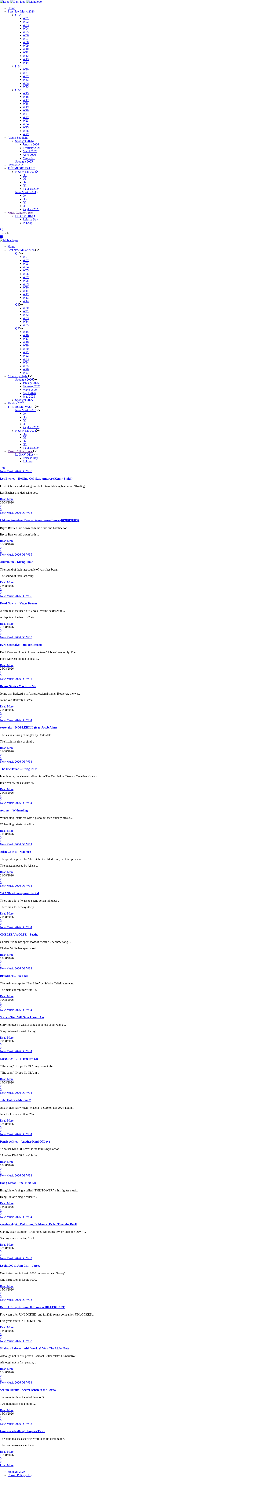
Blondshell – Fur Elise (14, 976)
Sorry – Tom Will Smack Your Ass (22, 1017)
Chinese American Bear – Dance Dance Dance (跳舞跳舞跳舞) (40, 520)
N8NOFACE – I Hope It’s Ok (19, 1058)
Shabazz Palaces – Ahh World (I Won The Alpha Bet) (34, 1348)
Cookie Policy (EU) (19, 1475)
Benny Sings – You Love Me (18, 686)
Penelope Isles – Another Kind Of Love (25, 1141)
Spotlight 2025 (16, 1471)
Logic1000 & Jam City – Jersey (20, 1265)
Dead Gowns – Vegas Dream (18, 603)
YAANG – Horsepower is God (19, 893)
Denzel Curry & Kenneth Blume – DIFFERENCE (32, 1307)
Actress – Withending (14, 810)
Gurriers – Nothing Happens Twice (22, 1431)
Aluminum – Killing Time (16, 562)
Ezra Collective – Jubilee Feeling (21, 644)
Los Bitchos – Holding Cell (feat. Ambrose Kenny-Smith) (36, 478)
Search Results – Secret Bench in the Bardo (28, 1389)
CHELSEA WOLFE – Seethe (19, 934)
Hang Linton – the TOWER (18, 1182)
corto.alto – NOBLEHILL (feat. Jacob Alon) (28, 727)
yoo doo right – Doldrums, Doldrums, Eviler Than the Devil (38, 1224)
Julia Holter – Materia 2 (15, 1100)
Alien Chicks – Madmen (15, 851)
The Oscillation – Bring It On (18, 769)
